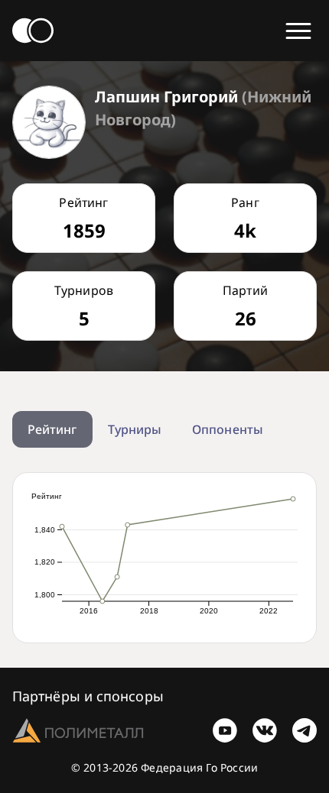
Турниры (135, 429)
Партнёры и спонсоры (88, 696)
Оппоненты (227, 429)
